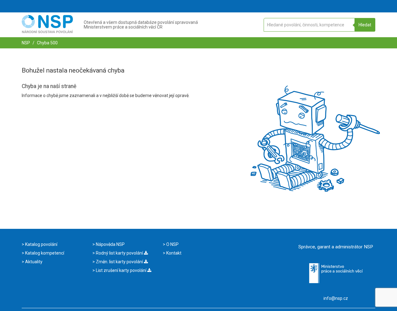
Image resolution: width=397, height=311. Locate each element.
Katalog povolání (40, 244)
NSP (26, 42)
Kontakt (173, 253)
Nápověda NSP (110, 244)
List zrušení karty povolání (121, 270)
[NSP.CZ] (47, 31)
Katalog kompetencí (44, 253)
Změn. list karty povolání (119, 261)
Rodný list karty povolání (119, 253)
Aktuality (33, 261)
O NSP (172, 244)
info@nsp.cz (335, 298)
